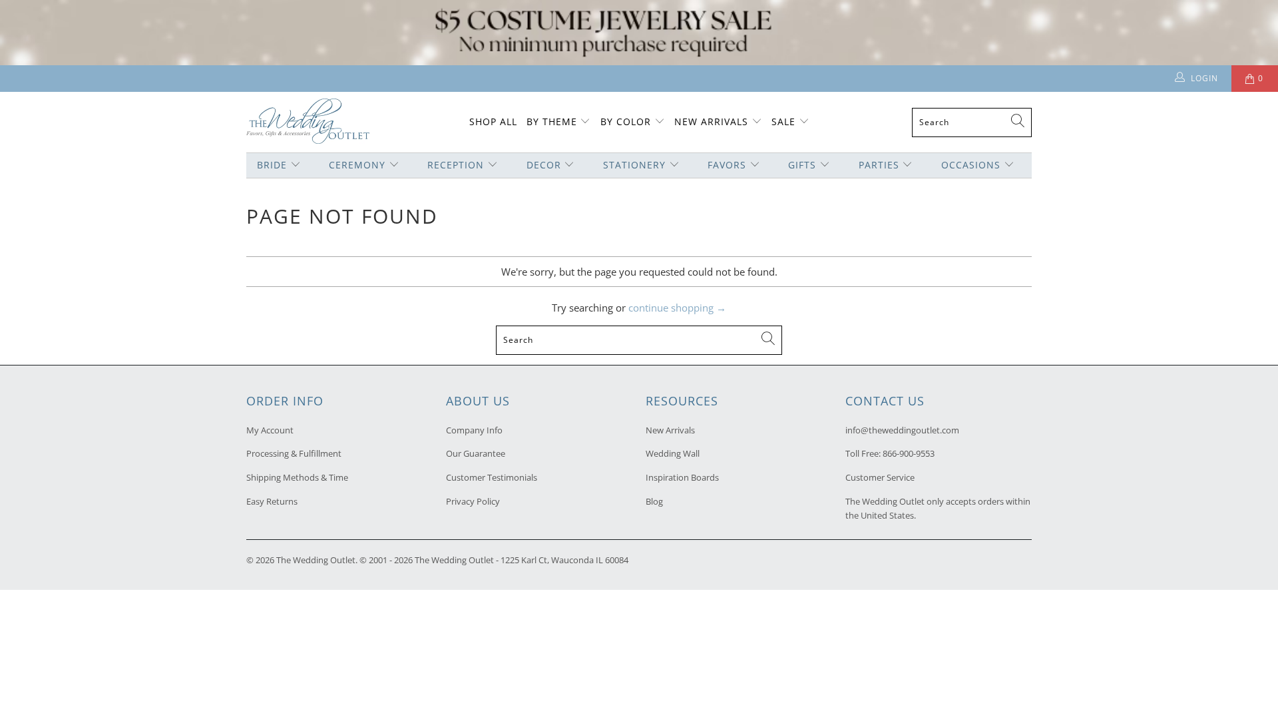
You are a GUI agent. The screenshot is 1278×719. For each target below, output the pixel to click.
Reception (455, 164)
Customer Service (880, 477)
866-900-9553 (909, 453)
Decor (544, 164)
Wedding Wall (673, 453)
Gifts (802, 164)
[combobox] (972, 122)
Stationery (634, 164)
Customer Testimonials (491, 477)
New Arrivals (712, 121)
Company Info (474, 430)
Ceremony (357, 164)
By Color (625, 121)
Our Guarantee (475, 453)
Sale (783, 121)
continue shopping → (677, 307)
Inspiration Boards (682, 477)
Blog (654, 501)
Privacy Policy (473, 501)
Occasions (970, 164)
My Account (270, 430)
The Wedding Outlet (315, 560)
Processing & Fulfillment (293, 453)
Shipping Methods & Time (297, 477)
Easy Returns (272, 501)
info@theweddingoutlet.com (902, 430)
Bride (272, 164)
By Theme (552, 121)
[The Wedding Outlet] (307, 122)
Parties (879, 164)
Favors (727, 164)
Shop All (493, 121)
